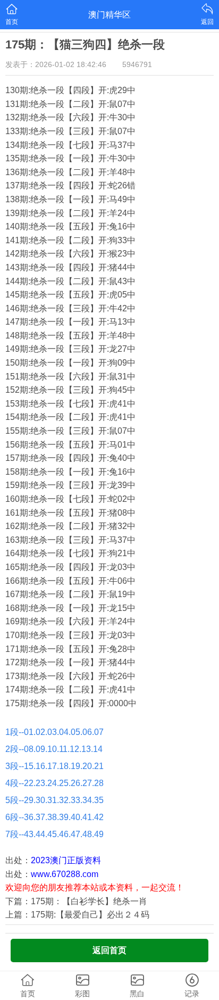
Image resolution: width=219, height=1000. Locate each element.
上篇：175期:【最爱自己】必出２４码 (77, 914)
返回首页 (109, 950)
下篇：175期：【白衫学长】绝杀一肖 (76, 901)
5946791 (137, 64)
